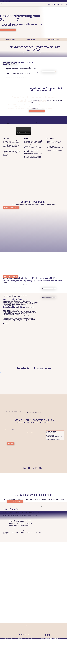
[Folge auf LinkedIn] (60, 1)
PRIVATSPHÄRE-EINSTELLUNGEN (26, 638)
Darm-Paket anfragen (10, 276)
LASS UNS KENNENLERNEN (8, 29)
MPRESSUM (6, 638)
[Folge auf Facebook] (58, 1)
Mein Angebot (55, 4)
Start (49, 4)
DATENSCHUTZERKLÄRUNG (14, 638)
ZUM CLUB (10, 443)
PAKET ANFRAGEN (49, 319)
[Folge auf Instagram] (59, 1)
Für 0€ (62, 4)
